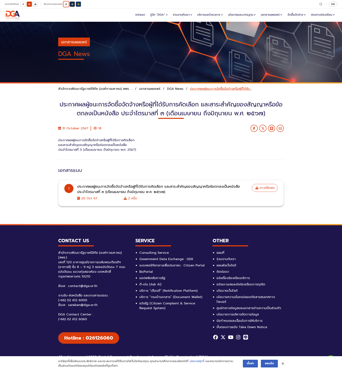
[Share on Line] (271, 128)
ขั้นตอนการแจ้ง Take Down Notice (242, 327)
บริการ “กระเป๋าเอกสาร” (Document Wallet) (170, 297)
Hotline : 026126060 (88, 338)
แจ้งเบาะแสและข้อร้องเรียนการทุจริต (241, 284)
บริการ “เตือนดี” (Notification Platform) (168, 290)
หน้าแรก (140, 14)
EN (333, 4)
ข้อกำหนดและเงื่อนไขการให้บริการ (239, 320)
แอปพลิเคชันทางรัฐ (152, 278)
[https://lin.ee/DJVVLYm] (246, 337)
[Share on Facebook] (254, 128)
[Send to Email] (280, 128)
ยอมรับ (269, 363)
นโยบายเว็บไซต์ (227, 290)
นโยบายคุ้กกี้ (197, 361)
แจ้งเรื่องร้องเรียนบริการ (233, 278)
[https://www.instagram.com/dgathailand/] (238, 337)
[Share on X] (262, 128)
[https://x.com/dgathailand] (223, 337)
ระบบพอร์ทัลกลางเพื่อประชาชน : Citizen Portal (172, 265)
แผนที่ (220, 252)
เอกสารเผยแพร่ (270, 14)
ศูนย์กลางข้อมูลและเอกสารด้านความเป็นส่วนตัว (249, 308)
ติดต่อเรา (223, 271)
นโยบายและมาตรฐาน (240, 14)
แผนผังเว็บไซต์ (226, 265)
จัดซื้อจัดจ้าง (295, 14)
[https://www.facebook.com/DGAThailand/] (215, 337)
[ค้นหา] (321, 4)
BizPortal (146, 271)
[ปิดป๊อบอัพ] (283, 363)
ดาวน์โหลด (266, 188)
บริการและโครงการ (208, 14)
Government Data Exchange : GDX (166, 259)
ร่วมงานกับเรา (181, 14)
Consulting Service (154, 252)
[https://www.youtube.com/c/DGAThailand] (231, 337)
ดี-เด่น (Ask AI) (150, 284)
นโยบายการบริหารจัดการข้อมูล (238, 314)
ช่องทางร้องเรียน (321, 14)
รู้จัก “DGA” (157, 14)
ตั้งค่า (250, 363)
